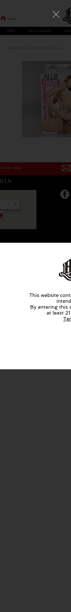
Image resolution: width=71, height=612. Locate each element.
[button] (56, 14)
